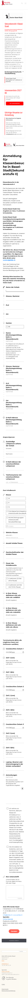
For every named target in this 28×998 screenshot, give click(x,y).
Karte (3, 960)
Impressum (5, 989)
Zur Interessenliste (15, 103)
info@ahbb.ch (5, 963)
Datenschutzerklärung (8, 991)
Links (3, 984)
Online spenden (6, 971)
